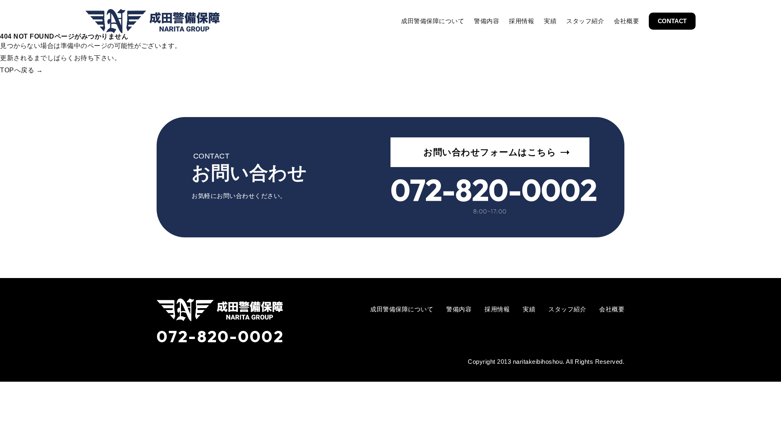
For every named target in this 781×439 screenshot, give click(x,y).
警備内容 (486, 20)
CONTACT (672, 20)
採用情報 (521, 20)
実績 (550, 20)
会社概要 (626, 20)
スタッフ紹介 (585, 20)
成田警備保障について (432, 20)
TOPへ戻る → (21, 70)
